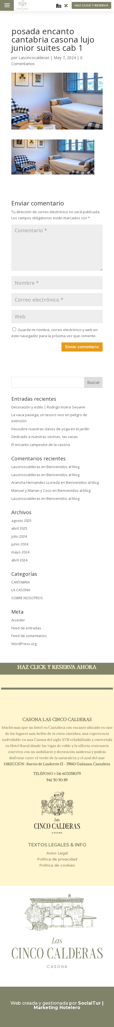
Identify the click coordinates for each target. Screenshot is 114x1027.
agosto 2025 (21, 520)
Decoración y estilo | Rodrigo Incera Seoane (48, 407)
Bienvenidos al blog (62, 466)
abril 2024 (19, 560)
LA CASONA (20, 589)
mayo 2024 (20, 552)
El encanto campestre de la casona (40, 444)
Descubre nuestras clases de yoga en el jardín (50, 428)
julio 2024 (19, 536)
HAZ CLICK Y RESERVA (91, 5)
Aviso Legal (57, 853)
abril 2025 (19, 528)
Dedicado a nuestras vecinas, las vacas (44, 436)
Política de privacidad (57, 859)
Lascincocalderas (34, 57)
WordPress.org (24, 643)
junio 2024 (19, 544)
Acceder (18, 619)
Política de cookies (57, 865)
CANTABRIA (20, 582)
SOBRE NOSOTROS (27, 597)
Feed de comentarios (29, 635)
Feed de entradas (26, 627)
